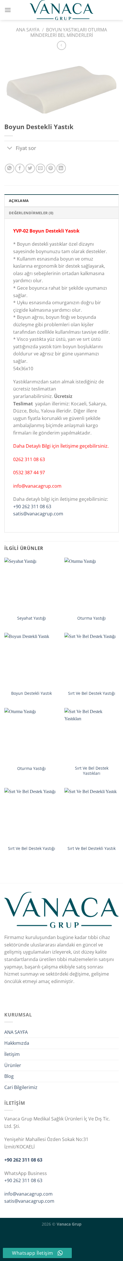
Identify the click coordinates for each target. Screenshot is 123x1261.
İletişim (12, 1054)
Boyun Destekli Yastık (31, 693)
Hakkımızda (16, 1043)
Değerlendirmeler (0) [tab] (31, 212)
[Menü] (7, 10)
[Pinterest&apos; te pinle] (50, 168)
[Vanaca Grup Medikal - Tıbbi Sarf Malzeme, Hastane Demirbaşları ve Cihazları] (61, 10)
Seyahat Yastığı (31, 618)
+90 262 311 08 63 (32, 506)
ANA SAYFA (16, 1032)
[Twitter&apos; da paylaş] (30, 168)
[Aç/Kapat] (9, 149)
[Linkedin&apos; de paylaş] (61, 168)
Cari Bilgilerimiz (20, 1087)
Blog (9, 1076)
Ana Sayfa (27, 30)
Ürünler (12, 1065)
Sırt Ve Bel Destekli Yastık (92, 848)
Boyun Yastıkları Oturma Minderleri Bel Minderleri (68, 32)
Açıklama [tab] (19, 200)
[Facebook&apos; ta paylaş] (20, 168)
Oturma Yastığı (91, 618)
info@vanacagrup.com (28, 1194)
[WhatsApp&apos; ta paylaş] (9, 168)
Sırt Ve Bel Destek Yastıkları (91, 771)
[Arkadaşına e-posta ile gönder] (40, 168)
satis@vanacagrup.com (38, 514)
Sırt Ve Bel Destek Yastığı (91, 693)
